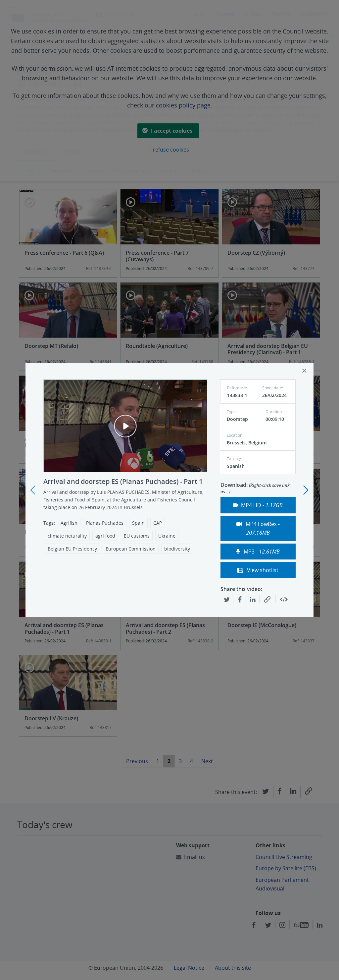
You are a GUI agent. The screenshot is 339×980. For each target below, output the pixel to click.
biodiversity (177, 549)
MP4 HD (262, 505)
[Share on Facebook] (240, 599)
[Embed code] (283, 599)
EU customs (137, 536)
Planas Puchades (104, 523)
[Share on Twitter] (227, 599)
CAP (157, 523)
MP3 (261, 551)
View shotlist (262, 570)
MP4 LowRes (262, 528)
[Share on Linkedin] (253, 599)
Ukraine (166, 536)
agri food (105, 536)
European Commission (131, 549)
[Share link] (267, 599)
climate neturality (67, 536)
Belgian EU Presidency (72, 549)
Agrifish (69, 523)
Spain (138, 523)
